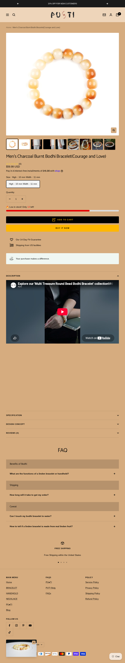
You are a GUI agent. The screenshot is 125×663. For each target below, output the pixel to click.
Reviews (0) (12, 433)
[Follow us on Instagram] (16, 625)
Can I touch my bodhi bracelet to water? (31, 516)
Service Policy (92, 582)
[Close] (34, 642)
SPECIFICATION (14, 415)
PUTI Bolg (50, 588)
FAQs (48, 593)
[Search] (13, 14)
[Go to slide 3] (63, 562)
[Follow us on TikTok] (9, 632)
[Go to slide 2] (61, 562)
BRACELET (11, 588)
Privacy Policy (92, 588)
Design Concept (15, 424)
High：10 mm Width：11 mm (23, 184)
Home (8, 27)
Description (13, 276)
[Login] (110, 14)
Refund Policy (92, 599)
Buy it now (63, 228)
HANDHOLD (12, 593)
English (36, 645)
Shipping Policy (92, 593)
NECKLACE (11, 599)
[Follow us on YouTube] (30, 625)
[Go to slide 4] (66, 562)
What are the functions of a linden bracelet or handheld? (39, 473)
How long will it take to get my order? (29, 495)
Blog (8, 610)
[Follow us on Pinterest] (23, 625)
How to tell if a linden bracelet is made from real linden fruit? (41, 526)
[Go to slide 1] (58, 562)
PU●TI (9, 604)
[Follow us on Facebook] (9, 625)
